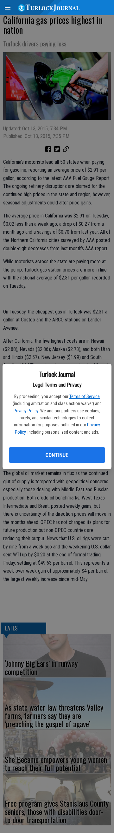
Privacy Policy (26, 410)
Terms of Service (84, 396)
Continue (57, 455)
